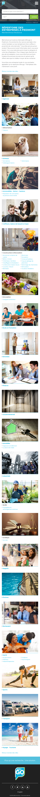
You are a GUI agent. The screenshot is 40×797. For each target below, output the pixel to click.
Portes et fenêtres (27, 259)
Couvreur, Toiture (8, 266)
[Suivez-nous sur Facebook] (12, 787)
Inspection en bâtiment (10, 446)
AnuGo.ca (28, 22)
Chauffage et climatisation (11, 263)
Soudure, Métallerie (28, 268)
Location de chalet (8, 447)
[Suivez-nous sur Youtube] (27, 787)
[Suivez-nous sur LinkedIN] (22, 787)
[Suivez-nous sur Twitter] (17, 787)
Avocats (5, 540)
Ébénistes (6, 268)
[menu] (36, 3)
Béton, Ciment (7, 259)
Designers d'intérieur (9, 299)
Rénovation (25, 266)
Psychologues (26, 659)
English (20, 792)
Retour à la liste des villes (10, 71)
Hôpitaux (5, 659)
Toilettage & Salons (8, 163)
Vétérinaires (25, 161)
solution (34, 17)
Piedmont (35, 22)
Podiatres (24, 657)
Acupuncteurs (7, 657)
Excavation (25, 257)
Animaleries (6, 161)
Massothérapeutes (8, 661)
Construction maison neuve (11, 265)
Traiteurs (5, 130)
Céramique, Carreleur (9, 261)
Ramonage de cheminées (29, 265)
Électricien (25, 255)
